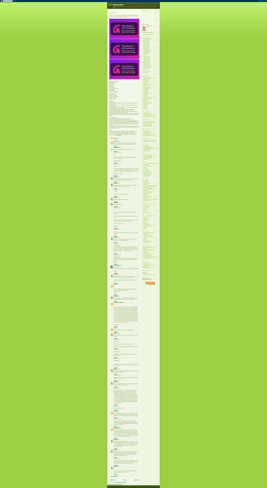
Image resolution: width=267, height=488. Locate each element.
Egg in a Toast (146, 169)
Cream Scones (146, 90)
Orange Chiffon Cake (147, 123)
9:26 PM (115, 264)
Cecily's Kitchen (146, 41)
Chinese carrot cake (147, 235)
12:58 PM (116, 283)
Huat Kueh (145, 250)
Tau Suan (145, 228)
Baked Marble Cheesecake (148, 114)
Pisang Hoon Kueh (146, 224)
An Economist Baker (118, 302)
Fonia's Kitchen (146, 46)
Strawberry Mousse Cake (148, 135)
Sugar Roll (145, 105)
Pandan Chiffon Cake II (147, 126)
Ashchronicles (117, 427)
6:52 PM (115, 196)
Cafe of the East (146, 39)
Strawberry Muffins (147, 149)
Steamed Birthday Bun (147, 241)
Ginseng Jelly (146, 263)
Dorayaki (145, 218)
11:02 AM (116, 380)
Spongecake (145, 104)
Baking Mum (118, 5)
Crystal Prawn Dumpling (148, 236)
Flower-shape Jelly (147, 262)
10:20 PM (116, 201)
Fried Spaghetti (146, 206)
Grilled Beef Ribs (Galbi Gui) (148, 189)
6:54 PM (115, 405)
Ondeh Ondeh (146, 223)
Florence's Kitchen (147, 44)
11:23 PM (116, 348)
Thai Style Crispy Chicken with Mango (150, 199)
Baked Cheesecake (147, 112)
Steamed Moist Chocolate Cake (149, 141)
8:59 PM (115, 151)
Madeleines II (145, 100)
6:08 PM (115, 357)
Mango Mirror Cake (147, 102)
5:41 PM (115, 457)
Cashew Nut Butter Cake (148, 84)
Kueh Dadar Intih (146, 219)
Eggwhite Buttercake (147, 93)
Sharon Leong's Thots (147, 66)
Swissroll (145, 107)
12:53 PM (116, 410)
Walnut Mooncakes (147, 258)
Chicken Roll (145, 184)
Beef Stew (145, 181)
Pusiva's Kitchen (146, 63)
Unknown (116, 140)
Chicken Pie (145, 273)
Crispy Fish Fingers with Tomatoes (150, 186)
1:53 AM (115, 163)
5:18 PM (115, 338)
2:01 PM (115, 146)
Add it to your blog (152, 284)
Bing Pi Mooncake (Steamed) (149, 249)
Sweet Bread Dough (147, 174)
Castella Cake (146, 85)
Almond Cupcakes (146, 77)
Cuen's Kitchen (146, 43)
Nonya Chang (146, 253)
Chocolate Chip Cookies (148, 156)
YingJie (115, 411)
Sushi (144, 211)
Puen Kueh (145, 240)
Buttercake (145, 83)
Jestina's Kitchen (146, 52)
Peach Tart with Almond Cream (149, 274)
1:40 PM (115, 294)
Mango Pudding (146, 266)
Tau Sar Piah (145, 108)
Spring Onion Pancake (147, 196)
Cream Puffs (113, 13)
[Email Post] (120, 135)
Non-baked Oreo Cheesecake (149, 116)
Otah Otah (145, 194)
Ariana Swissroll (146, 79)
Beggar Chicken (146, 182)
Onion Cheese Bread (147, 173)
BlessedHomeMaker (147, 38)
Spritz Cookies (146, 158)
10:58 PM (116, 326)
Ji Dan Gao (145, 95)
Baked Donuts (146, 80)
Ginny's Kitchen (146, 47)
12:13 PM (116, 465)
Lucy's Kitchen (146, 60)
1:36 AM (115, 438)
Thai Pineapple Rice (147, 212)
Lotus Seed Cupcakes (147, 98)
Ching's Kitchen (146, 42)
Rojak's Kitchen (146, 65)
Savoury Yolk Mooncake (148, 254)
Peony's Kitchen (146, 62)
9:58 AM (115, 367)
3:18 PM (115, 254)
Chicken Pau (145, 233)
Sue (144, 70)
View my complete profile (148, 34)
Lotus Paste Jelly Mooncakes (149, 265)
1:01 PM (115, 242)
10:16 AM (116, 273)
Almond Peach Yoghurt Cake (148, 78)
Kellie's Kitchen (146, 57)
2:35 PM (115, 236)
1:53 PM (115, 332)
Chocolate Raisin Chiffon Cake (149, 122)
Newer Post (112, 479)
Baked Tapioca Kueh (147, 216)
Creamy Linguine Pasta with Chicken (150, 185)
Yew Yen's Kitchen (146, 71)
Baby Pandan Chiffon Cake (148, 121)
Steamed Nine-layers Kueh (148, 225)
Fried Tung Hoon (146, 207)
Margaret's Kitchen (147, 61)
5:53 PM (115, 474)
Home (124, 479)
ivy (114, 327)
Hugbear (115, 176)
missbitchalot (117, 265)
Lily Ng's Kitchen (146, 58)
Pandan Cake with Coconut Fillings (150, 140)
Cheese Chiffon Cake (147, 115)
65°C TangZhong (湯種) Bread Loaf (150, 163)
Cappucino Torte (146, 130)
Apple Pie (145, 272)
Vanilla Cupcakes (146, 150)
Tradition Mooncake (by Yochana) (149, 256)
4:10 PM (115, 188)
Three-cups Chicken (147, 200)
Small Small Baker (146, 67)
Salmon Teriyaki (146, 195)
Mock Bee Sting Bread (147, 172)
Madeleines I (145, 99)
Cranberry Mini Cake (147, 88)
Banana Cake (146, 82)
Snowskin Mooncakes (147, 255)
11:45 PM (116, 175)
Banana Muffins (146, 145)
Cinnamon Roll (146, 164)
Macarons (145, 220)
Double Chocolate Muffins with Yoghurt (150, 148)
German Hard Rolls (147, 170)
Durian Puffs (145, 92)
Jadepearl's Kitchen (147, 51)
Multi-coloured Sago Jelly (148, 267)
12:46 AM (116, 374)
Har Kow (145, 238)
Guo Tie (144, 237)
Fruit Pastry (145, 94)
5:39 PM (115, 448)
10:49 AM (116, 182)
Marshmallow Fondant (147, 103)
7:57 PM (115, 301)
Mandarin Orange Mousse (148, 131)
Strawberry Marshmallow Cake (149, 134)
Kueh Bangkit (146, 251)
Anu (114, 284)
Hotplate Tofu (145, 190)
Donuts (144, 167)
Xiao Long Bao (146, 242)
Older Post (137, 479)
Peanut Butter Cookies (147, 157)
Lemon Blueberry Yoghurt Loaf (149, 97)
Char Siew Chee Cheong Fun (148, 232)
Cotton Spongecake (147, 87)
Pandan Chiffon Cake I (147, 124)
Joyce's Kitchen (146, 56)
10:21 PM (116, 206)
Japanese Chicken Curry (148, 191)
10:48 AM (116, 228)
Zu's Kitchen (145, 72)
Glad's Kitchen (146, 48)
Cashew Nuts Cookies (147, 155)
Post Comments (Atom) (120, 482)
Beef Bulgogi (145, 180)
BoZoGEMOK (116, 147)
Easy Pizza (145, 168)
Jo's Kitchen (145, 53)
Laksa (144, 208)
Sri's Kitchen (145, 68)
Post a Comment (114, 476)
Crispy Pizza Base (146, 165)
